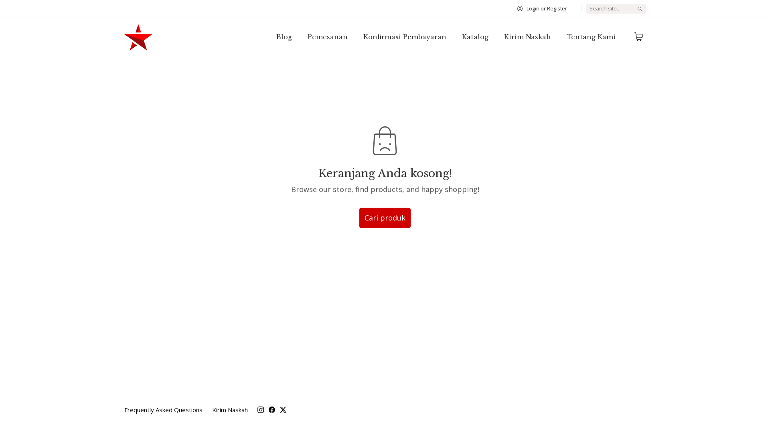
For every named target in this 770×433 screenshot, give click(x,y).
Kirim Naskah (230, 410)
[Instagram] (260, 410)
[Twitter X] (283, 410)
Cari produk (385, 218)
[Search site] (640, 9)
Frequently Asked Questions (163, 410)
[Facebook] (272, 410)
